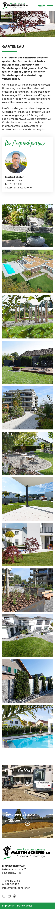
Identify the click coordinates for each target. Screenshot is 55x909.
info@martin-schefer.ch (19, 187)
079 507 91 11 (12, 884)
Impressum (8, 905)
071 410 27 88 (12, 880)
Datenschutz (24, 905)
